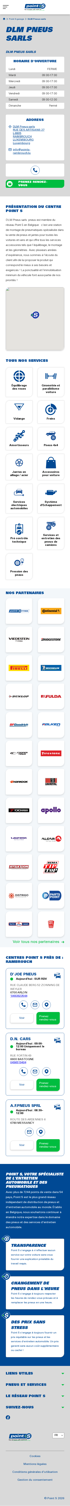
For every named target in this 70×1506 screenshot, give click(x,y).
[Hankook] (19, 782)
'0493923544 (18, 996)
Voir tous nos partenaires (36, 942)
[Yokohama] (19, 810)
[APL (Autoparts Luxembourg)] (51, 924)
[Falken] (51, 725)
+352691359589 (35, 170)
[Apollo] (51, 810)
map (46, 1005)
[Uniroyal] (51, 782)
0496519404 (18, 1062)
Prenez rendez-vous (32, 184)
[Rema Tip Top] (51, 867)
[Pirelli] (19, 668)
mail (35, 1005)
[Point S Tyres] (19, 611)
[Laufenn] (19, 839)
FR (56, 1435)
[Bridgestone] (51, 639)
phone (23, 1005)
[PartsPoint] (51, 896)
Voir (22, 1018)
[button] (35, 315)
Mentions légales (35, 1464)
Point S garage (16, 19)
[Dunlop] (19, 696)
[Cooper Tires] (19, 753)
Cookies (35, 1456)
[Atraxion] (19, 867)
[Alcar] (51, 839)
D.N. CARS (20, 1039)
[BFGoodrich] (19, 725)
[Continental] (51, 611)
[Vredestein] (19, 639)
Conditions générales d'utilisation (35, 1472)
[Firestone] (51, 753)
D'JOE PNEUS (23, 974)
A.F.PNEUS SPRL (25, 1106)
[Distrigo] (19, 896)
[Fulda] (51, 696)
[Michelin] (51, 668)
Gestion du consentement (35, 1480)
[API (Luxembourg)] (19, 924)
